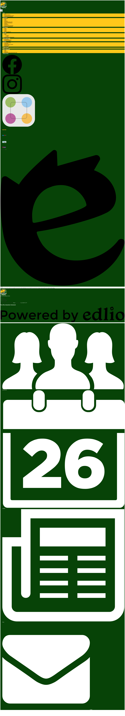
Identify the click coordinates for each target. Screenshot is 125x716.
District (5, 33)
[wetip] (4, 137)
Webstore (5, 23)
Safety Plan (6, 51)
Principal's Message (7, 14)
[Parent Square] (18, 126)
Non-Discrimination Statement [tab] (8, 304)
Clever (5, 20)
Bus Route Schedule (7, 40)
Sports (5, 30)
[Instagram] (12, 93)
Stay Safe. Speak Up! (7, 31)
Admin (7, 36)
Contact (91, 709)
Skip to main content (3, 0)
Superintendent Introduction (8, 16)
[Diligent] (4, 147)
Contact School (6, 48)
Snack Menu (6, 46)
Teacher (7, 35)
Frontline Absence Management (9, 37)
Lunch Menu (6, 43)
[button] (3, 12)
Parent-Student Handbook (8, 22)
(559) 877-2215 (18, 302)
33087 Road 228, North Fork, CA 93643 (6, 302)
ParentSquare (4, 301)
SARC (5, 50)
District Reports (4, 300)
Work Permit (6, 24)
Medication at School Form (8, 26)
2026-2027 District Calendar (8, 44)
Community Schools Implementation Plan (10, 52)
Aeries (5, 19)
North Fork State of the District (9, 15)
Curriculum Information (8, 39)
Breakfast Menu (6, 45)
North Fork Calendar (7, 42)
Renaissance (4, 299)
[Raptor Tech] (4, 132)
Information (6, 18)
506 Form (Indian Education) (8, 25)
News (5, 13)
